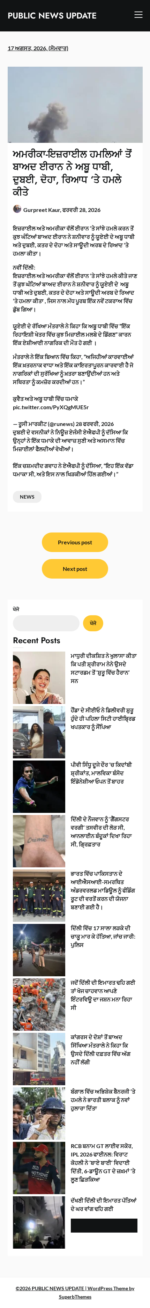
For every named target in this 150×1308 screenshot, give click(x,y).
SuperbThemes (75, 1297)
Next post (75, 568)
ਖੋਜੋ (16, 609)
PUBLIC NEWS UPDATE (52, 15)
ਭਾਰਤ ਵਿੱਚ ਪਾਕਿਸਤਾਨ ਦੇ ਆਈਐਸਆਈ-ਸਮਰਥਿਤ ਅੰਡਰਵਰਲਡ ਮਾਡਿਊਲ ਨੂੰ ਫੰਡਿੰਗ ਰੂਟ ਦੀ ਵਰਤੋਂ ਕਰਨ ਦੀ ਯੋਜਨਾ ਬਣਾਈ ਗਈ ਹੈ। (103, 890)
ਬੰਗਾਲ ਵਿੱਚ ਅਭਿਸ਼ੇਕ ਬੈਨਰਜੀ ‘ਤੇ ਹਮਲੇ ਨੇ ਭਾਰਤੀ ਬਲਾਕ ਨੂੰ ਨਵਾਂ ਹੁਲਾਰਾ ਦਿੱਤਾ (103, 1099)
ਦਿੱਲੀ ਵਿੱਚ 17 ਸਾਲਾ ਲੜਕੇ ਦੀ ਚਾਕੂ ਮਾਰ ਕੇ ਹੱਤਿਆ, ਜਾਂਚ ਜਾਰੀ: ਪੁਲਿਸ (103, 936)
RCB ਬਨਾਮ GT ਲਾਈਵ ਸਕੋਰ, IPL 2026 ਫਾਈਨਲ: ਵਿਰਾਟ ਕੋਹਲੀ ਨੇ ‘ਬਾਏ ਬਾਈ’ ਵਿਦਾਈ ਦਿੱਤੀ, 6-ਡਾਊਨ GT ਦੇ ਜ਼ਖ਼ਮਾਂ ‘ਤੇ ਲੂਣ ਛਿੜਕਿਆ (103, 1162)
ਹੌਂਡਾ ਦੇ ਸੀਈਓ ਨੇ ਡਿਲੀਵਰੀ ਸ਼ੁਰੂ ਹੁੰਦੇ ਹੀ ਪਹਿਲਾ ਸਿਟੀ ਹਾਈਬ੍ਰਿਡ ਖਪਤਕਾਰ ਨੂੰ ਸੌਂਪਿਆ (103, 718)
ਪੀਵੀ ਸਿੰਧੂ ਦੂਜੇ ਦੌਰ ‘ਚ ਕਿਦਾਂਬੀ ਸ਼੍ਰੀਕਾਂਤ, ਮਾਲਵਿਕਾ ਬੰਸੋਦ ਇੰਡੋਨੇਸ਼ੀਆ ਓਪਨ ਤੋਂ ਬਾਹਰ (101, 773)
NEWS (27, 497)
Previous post (75, 542)
